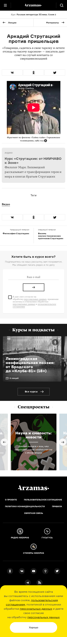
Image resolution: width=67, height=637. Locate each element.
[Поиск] (61, 5)
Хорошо (33, 627)
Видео (6, 204)
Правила (57, 506)
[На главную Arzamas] (33, 5)
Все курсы (31, 391)
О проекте (11, 499)
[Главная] (33, 487)
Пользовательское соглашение (43, 499)
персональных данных (36, 608)
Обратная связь (33, 513)
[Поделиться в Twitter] (54, 72)
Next (62, 358)
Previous (4, 442)
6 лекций (14, 378)
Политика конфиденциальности (25, 506)
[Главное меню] (5, 5)
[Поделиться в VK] (12, 72)
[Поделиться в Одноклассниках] (33, 72)
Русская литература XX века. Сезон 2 (33, 14)
